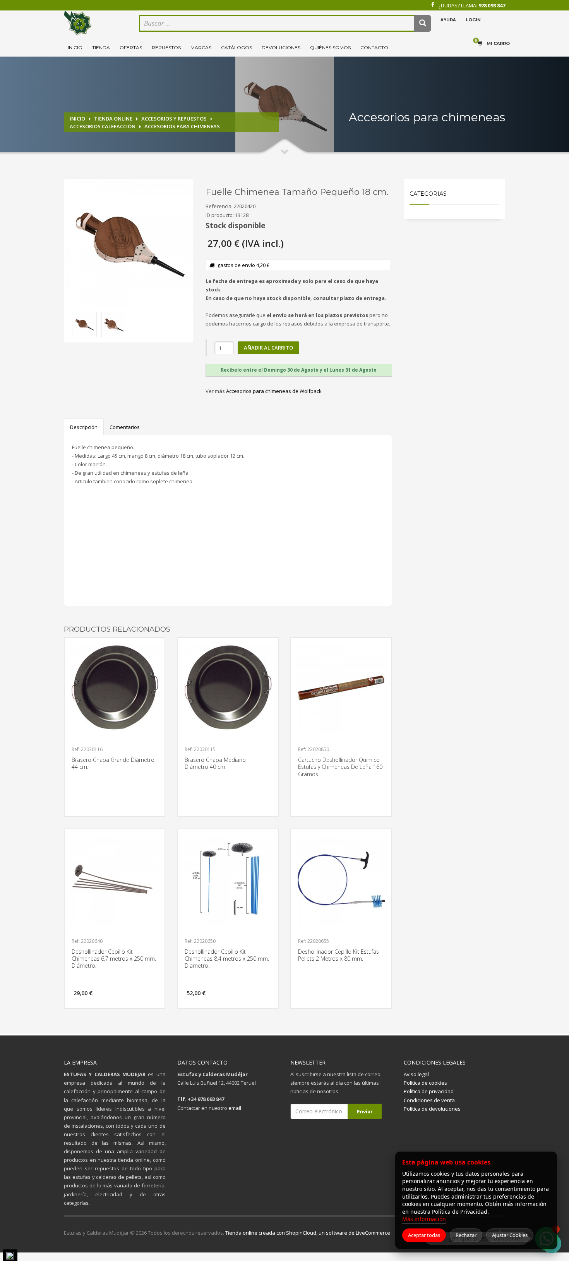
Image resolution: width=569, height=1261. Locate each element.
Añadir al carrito (268, 347)
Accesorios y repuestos (174, 118)
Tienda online (113, 118)
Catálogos (236, 47)
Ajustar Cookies (510, 1235)
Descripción (84, 427)
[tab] (299, 370)
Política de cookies (425, 1082)
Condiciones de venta (429, 1100)
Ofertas (131, 47)
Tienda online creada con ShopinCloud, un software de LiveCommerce (307, 1232)
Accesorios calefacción (102, 126)
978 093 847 (491, 5)
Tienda (101, 47)
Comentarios (125, 427)
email (234, 1107)
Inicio (75, 47)
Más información (424, 1219)
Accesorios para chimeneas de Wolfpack (274, 391)
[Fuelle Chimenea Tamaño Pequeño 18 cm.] (129, 243)
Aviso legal (416, 1074)
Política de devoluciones (432, 1108)
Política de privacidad (429, 1091)
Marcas (200, 47)
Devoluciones (281, 47)
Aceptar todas (424, 1235)
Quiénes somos (330, 47)
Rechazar (466, 1235)
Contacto (374, 47)
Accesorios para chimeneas (182, 126)
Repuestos (166, 47)
